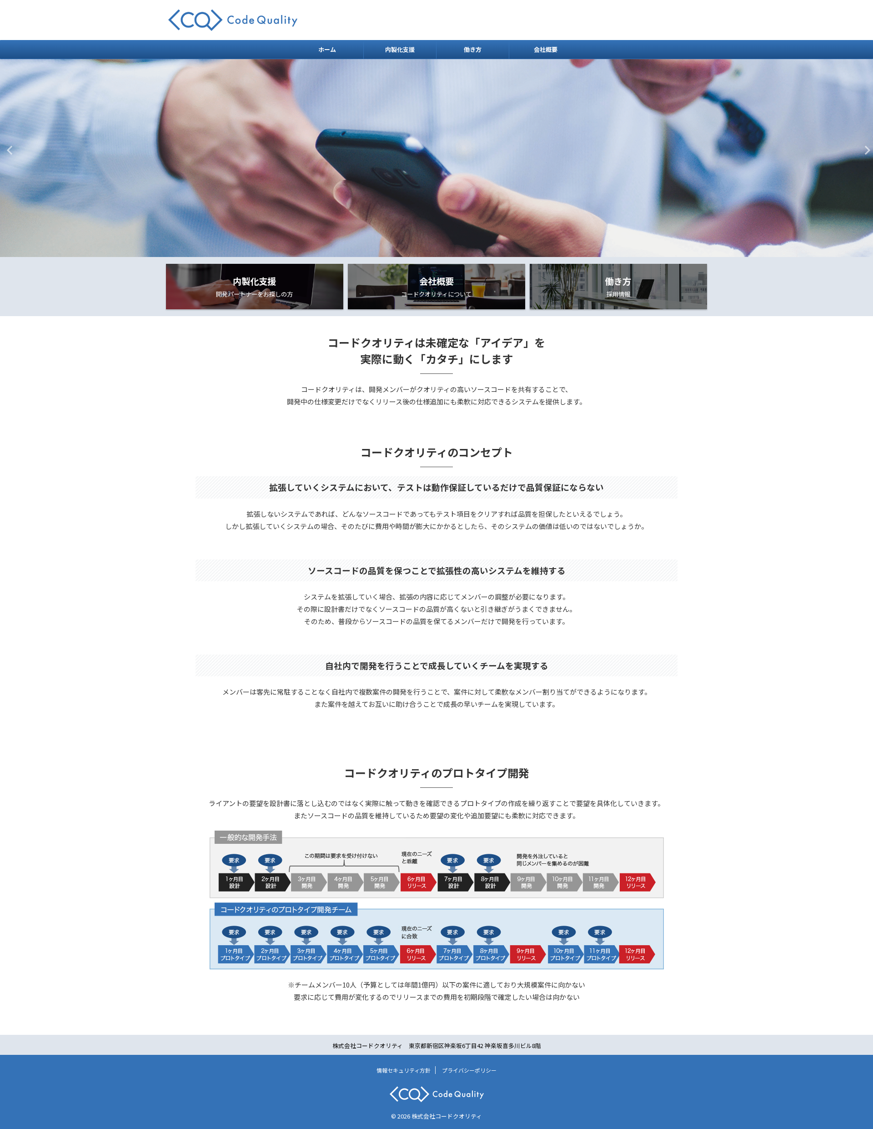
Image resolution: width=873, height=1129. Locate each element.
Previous (8, 149)
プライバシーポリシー (469, 1070)
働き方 (473, 49)
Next (864, 149)
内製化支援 (400, 49)
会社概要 (545, 49)
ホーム (327, 49)
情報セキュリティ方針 (403, 1070)
